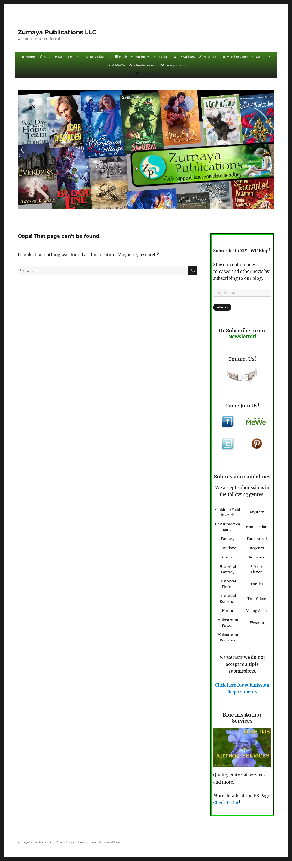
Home (30, 57)
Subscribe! (161, 57)
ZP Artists (210, 57)
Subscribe (222, 307)
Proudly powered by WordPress (99, 842)
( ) (149, 74)
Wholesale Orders (142, 65)
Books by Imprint (132, 57)
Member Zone (237, 57)
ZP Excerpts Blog (173, 65)
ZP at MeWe (115, 65)
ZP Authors (186, 57)
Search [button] (261, 57)
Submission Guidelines (94, 57)
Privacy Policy (65, 842)
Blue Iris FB (63, 57)
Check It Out (226, 802)
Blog (47, 57)
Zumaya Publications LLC (57, 32)
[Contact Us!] (242, 376)
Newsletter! (242, 336)
